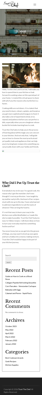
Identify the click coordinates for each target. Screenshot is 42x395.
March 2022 (10, 337)
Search (8, 255)
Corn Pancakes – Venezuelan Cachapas (20, 286)
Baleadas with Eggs (13, 290)
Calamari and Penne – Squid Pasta (18, 293)
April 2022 (9, 333)
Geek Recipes (10, 361)
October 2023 (11, 326)
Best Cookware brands (14, 358)
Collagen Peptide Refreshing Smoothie (20, 283)
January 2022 (10, 344)
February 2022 (11, 340)
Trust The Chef (24, 389)
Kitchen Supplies (12, 365)
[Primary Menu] (34, 4)
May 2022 (9, 330)
